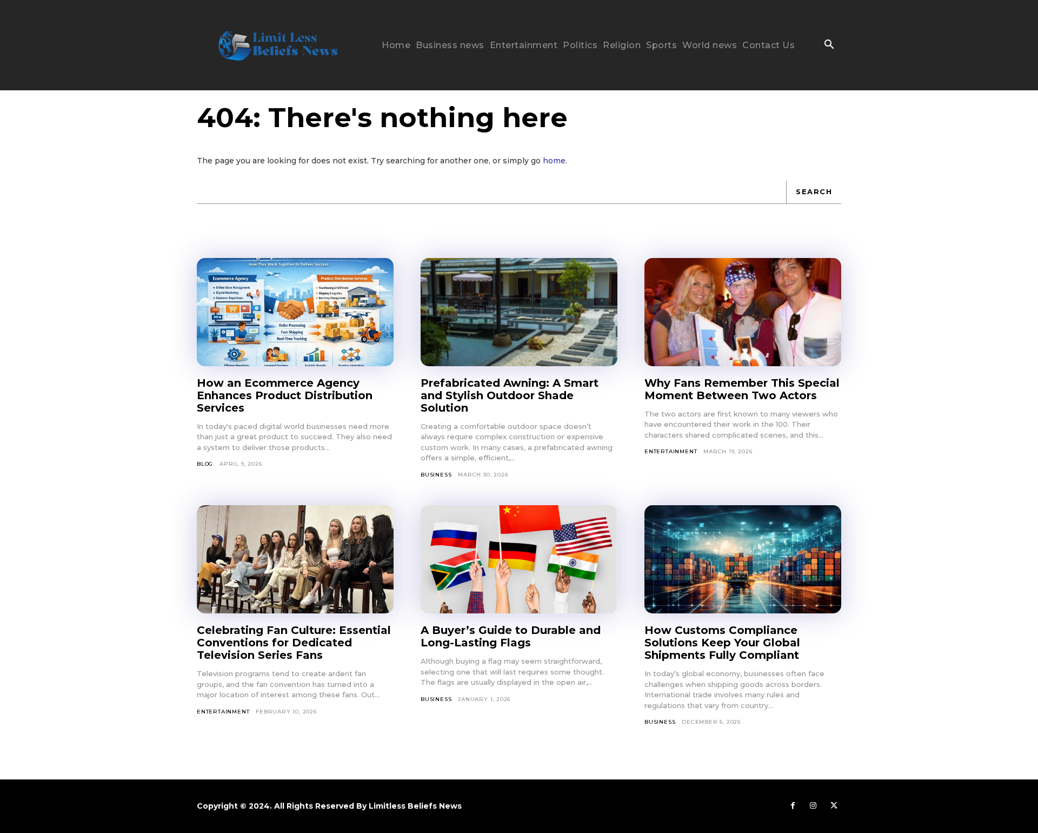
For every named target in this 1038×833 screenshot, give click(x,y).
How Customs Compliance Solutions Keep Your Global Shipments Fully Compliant (722, 643)
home (554, 161)
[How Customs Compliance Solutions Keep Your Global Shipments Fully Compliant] (742, 559)
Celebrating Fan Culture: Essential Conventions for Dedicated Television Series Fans (294, 643)
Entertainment (670, 451)
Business (436, 474)
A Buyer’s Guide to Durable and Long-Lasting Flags (511, 636)
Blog (205, 463)
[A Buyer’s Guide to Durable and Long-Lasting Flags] (519, 559)
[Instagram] (813, 806)
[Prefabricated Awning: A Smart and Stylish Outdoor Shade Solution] (519, 312)
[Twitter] (833, 806)
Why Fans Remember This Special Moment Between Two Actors (742, 389)
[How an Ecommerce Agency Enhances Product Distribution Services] (295, 312)
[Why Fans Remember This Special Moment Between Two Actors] (742, 312)
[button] (828, 45)
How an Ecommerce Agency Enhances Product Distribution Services (284, 395)
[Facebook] (792, 806)
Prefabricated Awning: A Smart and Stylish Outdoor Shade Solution (509, 395)
